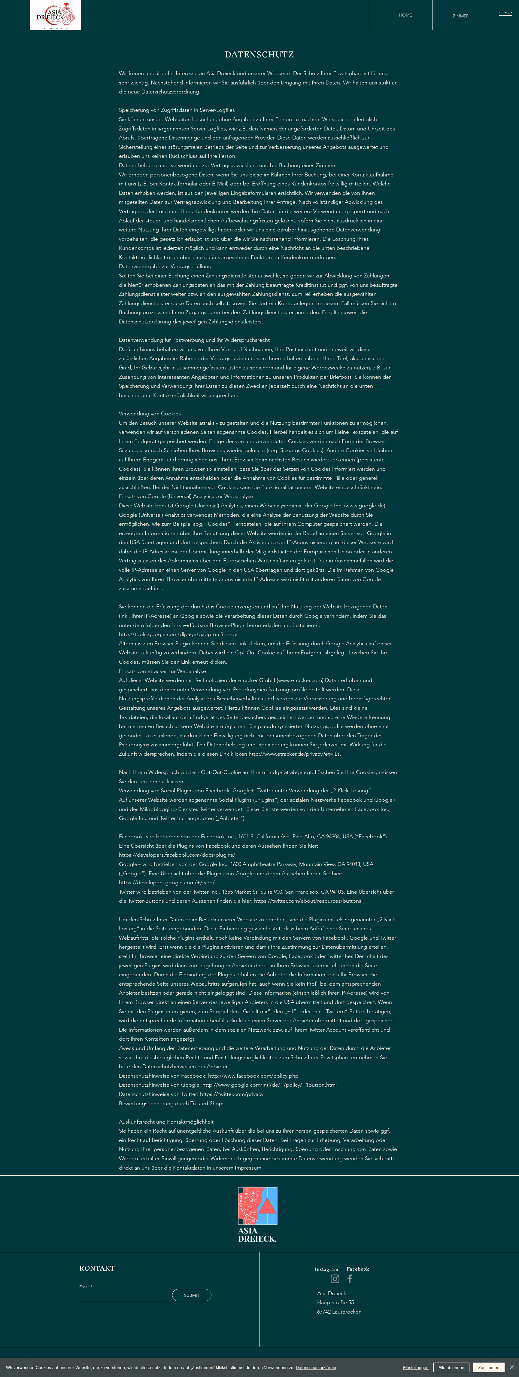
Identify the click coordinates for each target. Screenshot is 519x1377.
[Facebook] (350, 1279)
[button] (505, 15)
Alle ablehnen (451, 1367)
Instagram (326, 1269)
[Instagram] (335, 1279)
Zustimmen (488, 1367)
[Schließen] (511, 1367)
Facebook (358, 1268)
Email (84, 1287)
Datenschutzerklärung (317, 1367)
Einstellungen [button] (416, 1367)
